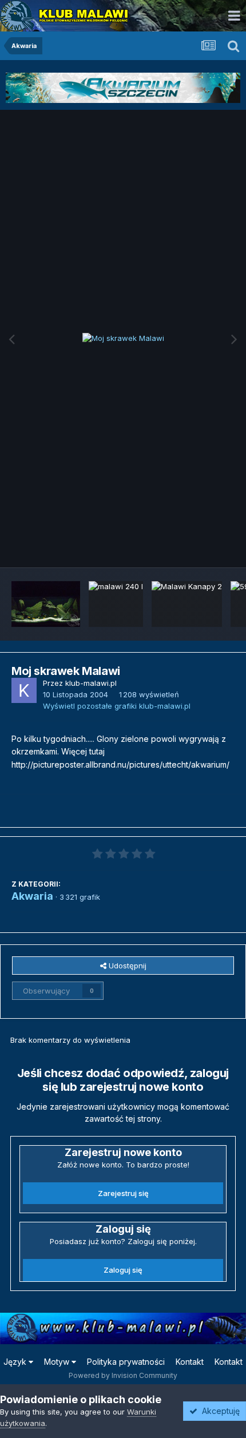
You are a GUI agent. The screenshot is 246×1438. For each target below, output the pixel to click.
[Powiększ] (123, 338)
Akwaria (32, 896)
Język (16, 1362)
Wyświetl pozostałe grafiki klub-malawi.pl (117, 705)
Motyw (58, 1362)
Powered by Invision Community (123, 1375)
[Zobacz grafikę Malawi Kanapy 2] (187, 604)
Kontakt (190, 1362)
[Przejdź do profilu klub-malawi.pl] (24, 690)
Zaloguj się (123, 1269)
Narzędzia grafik (190, 546)
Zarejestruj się (123, 1193)
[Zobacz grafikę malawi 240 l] (116, 604)
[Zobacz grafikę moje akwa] (45, 604)
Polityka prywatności (126, 1362)
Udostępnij (126, 965)
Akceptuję (218, 1411)
